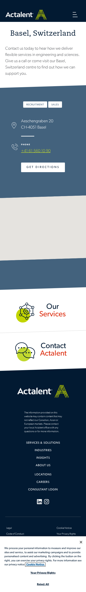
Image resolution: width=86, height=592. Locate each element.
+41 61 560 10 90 (36, 151)
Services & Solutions (43, 442)
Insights (43, 457)
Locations (43, 474)
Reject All (43, 584)
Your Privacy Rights (66, 534)
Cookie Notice (64, 528)
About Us (43, 465)
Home (26, 14)
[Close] (81, 542)
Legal (9, 528)
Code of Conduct (15, 534)
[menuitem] (43, 444)
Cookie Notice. (35, 564)
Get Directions (43, 167)
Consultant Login (43, 489)
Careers (43, 482)
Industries (43, 450)
